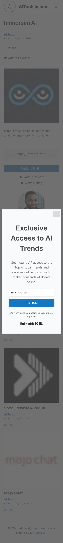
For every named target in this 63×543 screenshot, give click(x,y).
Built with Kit (31, 324)
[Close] (56, 214)
